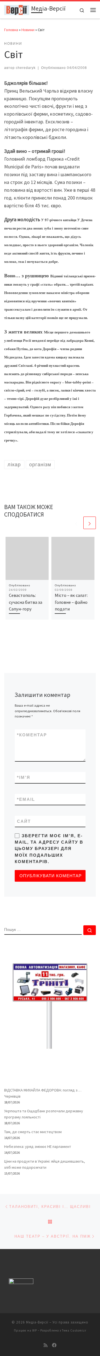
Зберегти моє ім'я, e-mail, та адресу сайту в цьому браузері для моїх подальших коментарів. (49, 848)
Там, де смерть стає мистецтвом (33, 1131)
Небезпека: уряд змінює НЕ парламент (37, 1146)
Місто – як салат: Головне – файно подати (71, 602)
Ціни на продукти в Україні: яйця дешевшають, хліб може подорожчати (44, 1164)
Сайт (24, 821)
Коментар (32, 734)
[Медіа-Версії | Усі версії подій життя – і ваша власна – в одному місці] (16, 9)
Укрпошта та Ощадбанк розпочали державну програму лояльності (43, 1114)
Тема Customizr (74, 1330)
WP (34, 1330)
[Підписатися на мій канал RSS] (46, 1345)
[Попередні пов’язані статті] (76, 523)
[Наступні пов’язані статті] (89, 523)
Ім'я (23, 777)
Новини (27, 29)
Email (26, 799)
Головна (11, 29)
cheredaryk (26, 68)
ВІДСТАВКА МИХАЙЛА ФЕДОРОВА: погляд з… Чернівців (42, 1093)
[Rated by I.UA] (21, 1282)
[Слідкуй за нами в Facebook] (54, 1345)
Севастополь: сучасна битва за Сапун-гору (25, 602)
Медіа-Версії (37, 1322)
